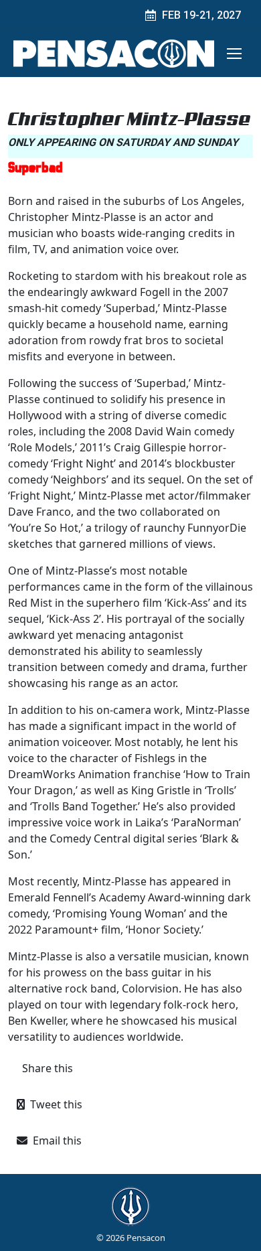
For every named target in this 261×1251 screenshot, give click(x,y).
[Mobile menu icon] (234, 53)
